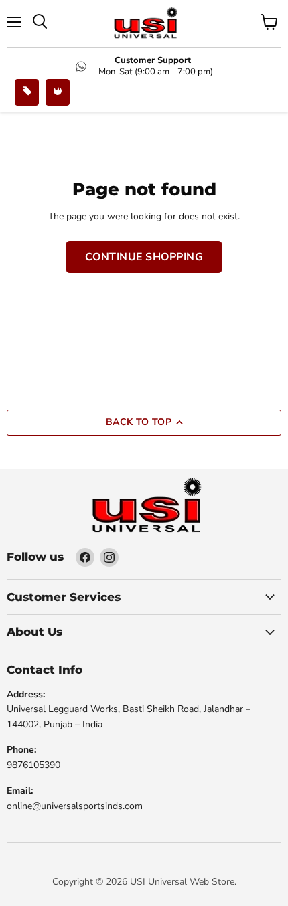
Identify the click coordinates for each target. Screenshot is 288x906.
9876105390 (33, 765)
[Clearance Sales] (58, 92)
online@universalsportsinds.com (75, 806)
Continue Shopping (144, 257)
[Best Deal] (27, 92)
